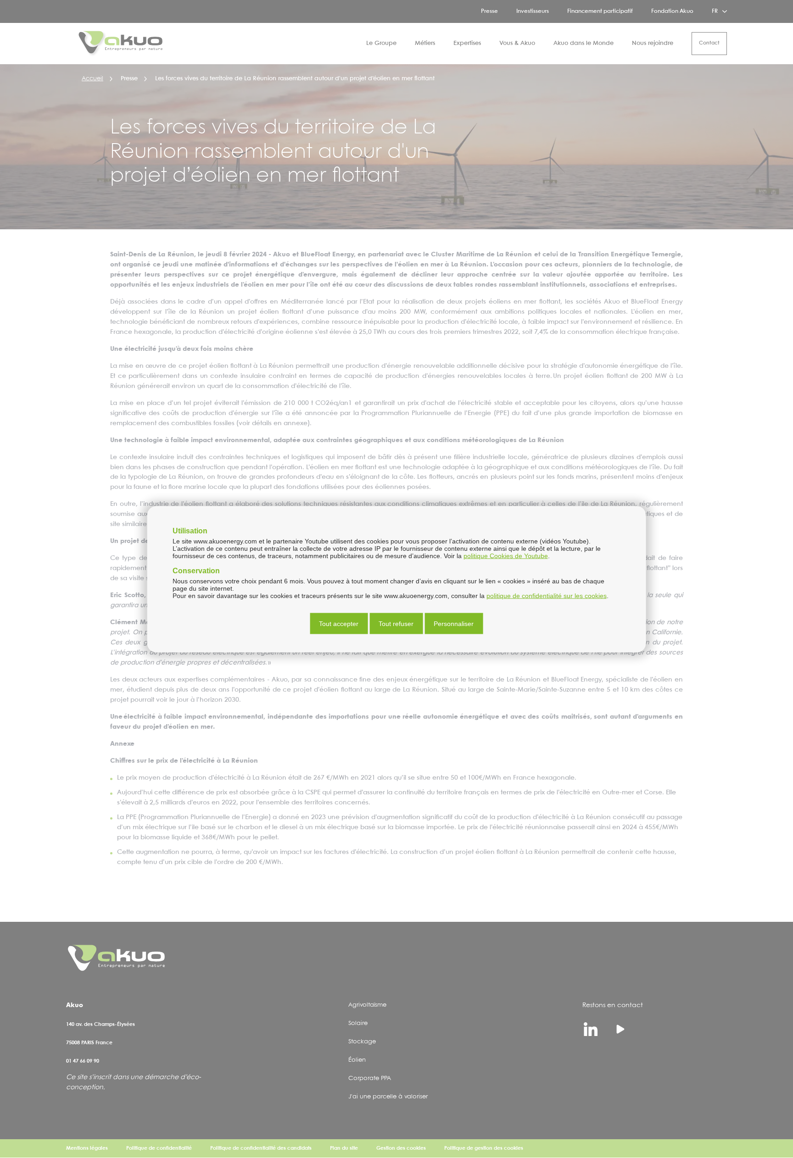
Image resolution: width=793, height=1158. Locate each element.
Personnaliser (454, 623)
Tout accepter (338, 623)
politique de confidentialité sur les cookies (546, 595)
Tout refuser (396, 623)
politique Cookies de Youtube (506, 555)
